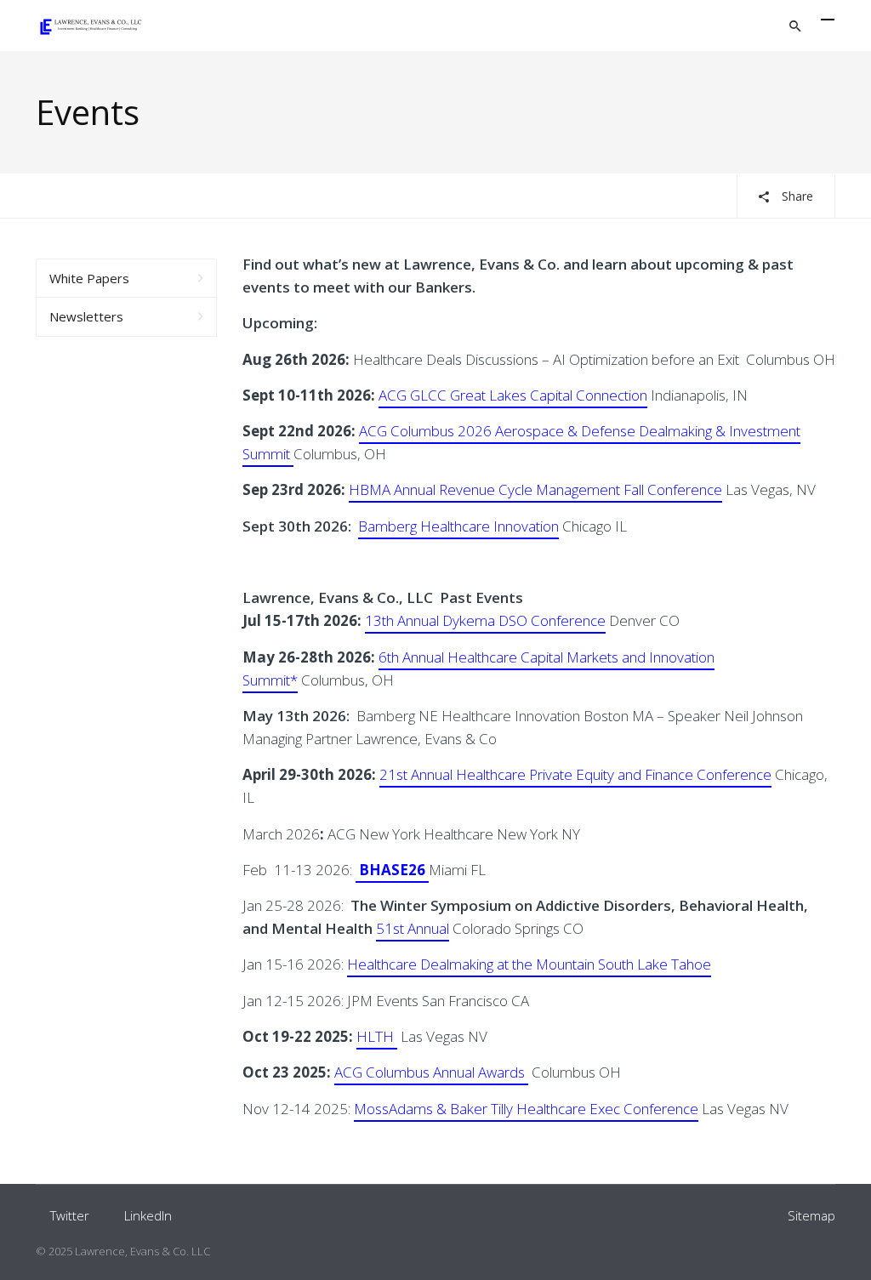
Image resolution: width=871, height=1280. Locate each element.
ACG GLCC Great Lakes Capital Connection (513, 395)
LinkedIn (148, 1215)
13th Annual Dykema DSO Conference (485, 620)
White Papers (89, 278)
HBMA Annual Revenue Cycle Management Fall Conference (535, 489)
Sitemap (811, 1215)
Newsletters (86, 316)
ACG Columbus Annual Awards (431, 1072)
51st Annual (412, 928)
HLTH (376, 1036)
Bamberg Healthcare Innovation (458, 526)
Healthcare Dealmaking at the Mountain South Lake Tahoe (529, 964)
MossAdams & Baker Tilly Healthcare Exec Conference (526, 1108)
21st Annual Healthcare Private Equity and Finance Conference (575, 774)
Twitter (69, 1215)
